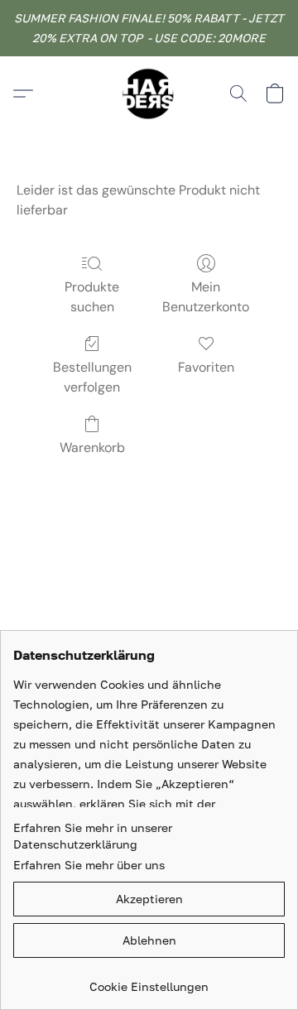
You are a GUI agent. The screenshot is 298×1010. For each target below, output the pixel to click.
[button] (149, 93)
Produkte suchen (92, 296)
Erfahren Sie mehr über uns (89, 865)
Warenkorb (92, 447)
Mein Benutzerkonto (205, 296)
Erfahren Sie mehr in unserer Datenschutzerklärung (92, 835)
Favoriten (206, 367)
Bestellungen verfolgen (92, 377)
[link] (149, 980)
